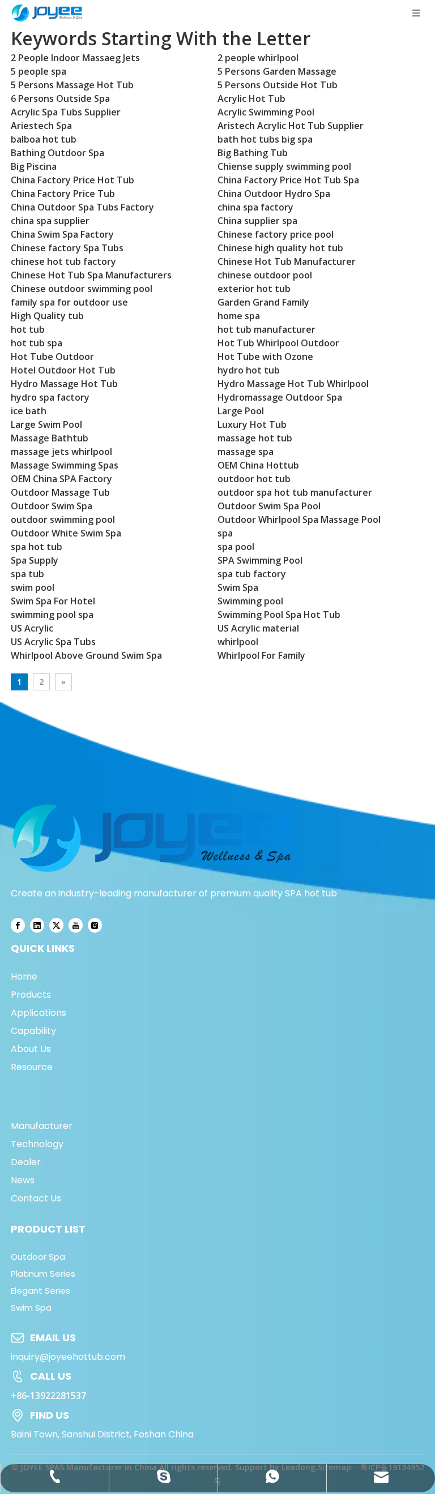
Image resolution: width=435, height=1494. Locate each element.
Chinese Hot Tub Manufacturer (287, 261)
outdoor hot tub (254, 479)
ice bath (28, 411)
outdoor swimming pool (63, 519)
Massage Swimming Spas (64, 465)
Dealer (26, 1162)
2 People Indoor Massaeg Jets (75, 57)
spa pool (236, 546)
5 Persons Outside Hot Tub (278, 85)
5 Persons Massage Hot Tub (72, 85)
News (23, 1180)
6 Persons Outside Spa (60, 98)
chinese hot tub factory (63, 261)
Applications (38, 1012)
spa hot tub (36, 546)
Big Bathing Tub (253, 153)
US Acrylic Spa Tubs (53, 642)
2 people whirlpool (258, 57)
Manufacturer (41, 1125)
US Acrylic (32, 628)
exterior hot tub (254, 288)
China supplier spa (257, 220)
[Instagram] (95, 925)
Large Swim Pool (46, 424)
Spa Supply (34, 560)
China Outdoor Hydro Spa (274, 193)
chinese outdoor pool (265, 275)
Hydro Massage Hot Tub (64, 383)
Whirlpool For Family (261, 655)
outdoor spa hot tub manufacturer (295, 492)
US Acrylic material (258, 628)
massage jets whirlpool (61, 451)
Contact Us (36, 1198)
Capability (33, 1030)
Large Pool (241, 411)
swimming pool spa (52, 614)
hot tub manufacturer (266, 329)
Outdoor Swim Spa (51, 506)
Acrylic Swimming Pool (266, 112)
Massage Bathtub (49, 438)
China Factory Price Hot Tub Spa (288, 180)
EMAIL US (53, 1337)
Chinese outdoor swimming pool (81, 288)
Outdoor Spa (38, 1257)
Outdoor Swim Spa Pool (269, 506)
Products (31, 994)
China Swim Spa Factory (62, 234)
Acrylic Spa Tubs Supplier (66, 112)
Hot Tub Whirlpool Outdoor (278, 343)
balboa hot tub (43, 139)
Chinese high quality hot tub (280, 248)
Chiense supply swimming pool (284, 166)
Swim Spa (238, 587)
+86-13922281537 (48, 1395)
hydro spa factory (50, 397)
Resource (32, 1067)
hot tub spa (36, 343)
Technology (37, 1143)
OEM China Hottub (258, 465)
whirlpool (238, 642)
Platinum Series (43, 1274)
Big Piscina (34, 166)
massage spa (246, 451)
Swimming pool (250, 601)
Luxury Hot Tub (252, 424)
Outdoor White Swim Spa (66, 533)
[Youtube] (76, 925)
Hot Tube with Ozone (265, 356)
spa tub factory (252, 574)
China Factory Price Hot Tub (72, 180)
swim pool (32, 587)
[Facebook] (18, 925)
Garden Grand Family (263, 302)
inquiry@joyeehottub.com (68, 1356)
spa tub (27, 574)
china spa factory (255, 207)
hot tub (28, 329)
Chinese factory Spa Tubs (67, 248)
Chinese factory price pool (276, 234)
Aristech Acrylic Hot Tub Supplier (291, 125)
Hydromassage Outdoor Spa (280, 397)
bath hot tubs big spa (265, 139)
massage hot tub (255, 438)
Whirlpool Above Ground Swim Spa (86, 655)
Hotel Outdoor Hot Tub (63, 370)
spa (225, 533)
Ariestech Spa (41, 125)
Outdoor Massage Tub (60, 492)
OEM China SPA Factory (61, 479)
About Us (31, 1048)
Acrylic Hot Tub (251, 98)
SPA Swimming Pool (260, 560)
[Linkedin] (37, 925)
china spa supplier (50, 220)
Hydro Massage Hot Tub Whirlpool (293, 383)
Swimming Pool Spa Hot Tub (279, 614)
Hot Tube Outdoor (52, 356)
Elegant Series (40, 1290)
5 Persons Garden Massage (277, 71)
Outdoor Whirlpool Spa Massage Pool (299, 519)
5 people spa (38, 71)
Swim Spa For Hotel (53, 601)
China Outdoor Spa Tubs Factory (82, 207)
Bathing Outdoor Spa (57, 153)
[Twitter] (56, 925)
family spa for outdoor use (69, 302)
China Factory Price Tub (63, 193)
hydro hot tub (249, 370)
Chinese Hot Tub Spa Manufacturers (91, 275)
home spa (239, 316)
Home (24, 976)
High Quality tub (47, 316)
